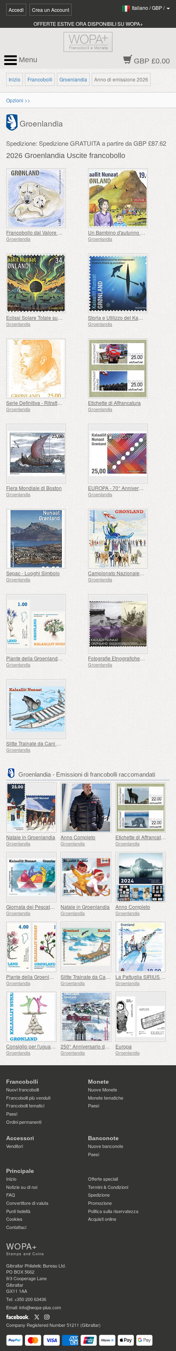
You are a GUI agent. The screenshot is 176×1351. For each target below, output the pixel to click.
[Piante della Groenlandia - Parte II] (45, 624)
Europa (123, 1046)
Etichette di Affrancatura (114, 402)
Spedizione (99, 1194)
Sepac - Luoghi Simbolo (33, 572)
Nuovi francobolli (22, 1089)
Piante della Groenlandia (34, 976)
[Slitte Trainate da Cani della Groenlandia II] (86, 947)
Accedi (16, 9)
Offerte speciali (103, 1178)
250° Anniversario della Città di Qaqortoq (106, 1046)
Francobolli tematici (25, 1105)
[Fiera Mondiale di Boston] (45, 453)
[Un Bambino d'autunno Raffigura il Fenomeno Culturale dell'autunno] (127, 198)
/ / (149, 7)
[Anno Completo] (86, 807)
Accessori (20, 1138)
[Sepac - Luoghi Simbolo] (45, 539)
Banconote (103, 1138)
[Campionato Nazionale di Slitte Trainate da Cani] (127, 539)
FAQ (10, 1194)
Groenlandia (73, 79)
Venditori (14, 1146)
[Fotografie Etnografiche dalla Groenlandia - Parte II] (127, 624)
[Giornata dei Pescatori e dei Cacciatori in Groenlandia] (31, 877)
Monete (98, 1081)
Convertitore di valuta (27, 1203)
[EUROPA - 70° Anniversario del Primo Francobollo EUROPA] (127, 453)
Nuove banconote (105, 1146)
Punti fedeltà (18, 1211)
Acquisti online (102, 1218)
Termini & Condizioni (108, 1187)
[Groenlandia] (13, 121)
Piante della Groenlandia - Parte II (43, 658)
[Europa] (140, 1017)
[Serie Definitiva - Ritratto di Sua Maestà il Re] (45, 368)
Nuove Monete (102, 1089)
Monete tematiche (105, 1097)
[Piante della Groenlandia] (31, 947)
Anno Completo (78, 837)
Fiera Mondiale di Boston (34, 487)
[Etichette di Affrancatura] (127, 368)
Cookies (14, 1218)
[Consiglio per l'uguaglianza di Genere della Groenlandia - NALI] (31, 1017)
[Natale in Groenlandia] (31, 807)
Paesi (11, 1113)
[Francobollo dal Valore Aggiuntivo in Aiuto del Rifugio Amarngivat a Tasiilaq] (45, 198)
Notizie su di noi (21, 1187)
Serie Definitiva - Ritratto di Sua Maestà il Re (55, 402)
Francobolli (39, 79)
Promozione (100, 1203)
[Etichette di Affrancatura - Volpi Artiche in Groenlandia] (140, 807)
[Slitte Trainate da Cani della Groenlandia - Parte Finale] (45, 709)
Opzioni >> (18, 100)
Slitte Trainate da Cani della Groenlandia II (108, 976)
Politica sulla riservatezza (113, 1211)
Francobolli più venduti (28, 1097)
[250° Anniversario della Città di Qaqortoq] (86, 1017)
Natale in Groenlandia (30, 837)
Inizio (14, 79)
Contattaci (16, 1227)
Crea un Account (50, 9)
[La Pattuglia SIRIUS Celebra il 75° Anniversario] (140, 947)
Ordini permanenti (23, 1121)
